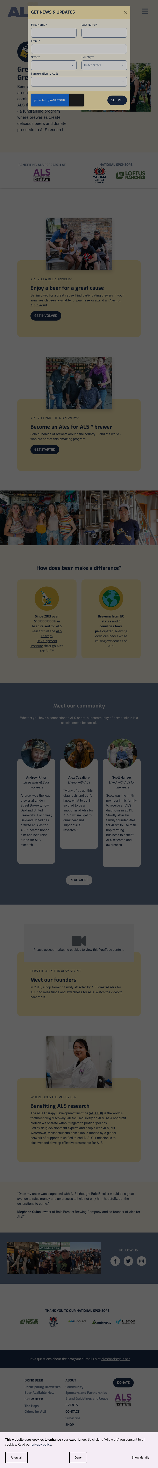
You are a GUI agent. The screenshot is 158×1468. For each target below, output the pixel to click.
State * (35, 57)
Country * (87, 57)
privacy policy (41, 1444)
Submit (117, 100)
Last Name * (89, 25)
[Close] (125, 12)
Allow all (16, 1457)
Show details (140, 1457)
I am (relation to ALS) (44, 73)
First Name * (39, 25)
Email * (35, 41)
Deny (78, 1457)
